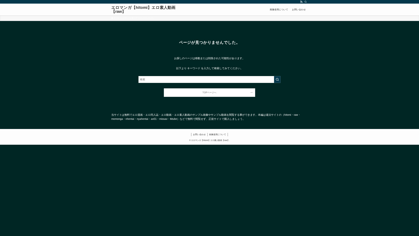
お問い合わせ (199, 134)
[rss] (301, 2)
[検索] (305, 2)
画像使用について (217, 134)
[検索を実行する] (277, 79)
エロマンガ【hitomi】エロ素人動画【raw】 (143, 9)
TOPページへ (209, 92)
